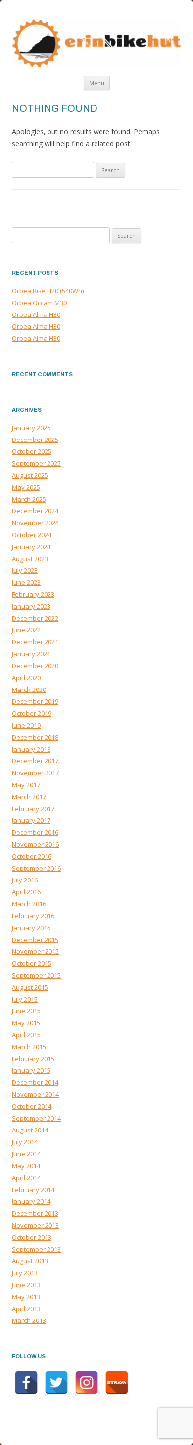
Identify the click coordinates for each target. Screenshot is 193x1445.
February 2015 (33, 1058)
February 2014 (33, 1189)
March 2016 (29, 903)
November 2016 (35, 844)
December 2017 (35, 760)
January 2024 (31, 546)
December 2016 (35, 832)
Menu (96, 83)
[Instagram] (86, 1382)
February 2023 (33, 594)
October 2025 (31, 451)
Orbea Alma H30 (36, 314)
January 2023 (31, 606)
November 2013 (35, 1225)
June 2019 (26, 725)
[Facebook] (26, 1382)
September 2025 (36, 463)
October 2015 (31, 963)
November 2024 (35, 522)
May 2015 (26, 1022)
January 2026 (31, 427)
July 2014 (25, 1141)
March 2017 (29, 796)
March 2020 (29, 689)
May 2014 (26, 1165)
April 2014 (26, 1177)
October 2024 (31, 534)
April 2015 (26, 1034)
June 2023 (26, 582)
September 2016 (36, 868)
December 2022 (35, 618)
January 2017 (31, 820)
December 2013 (35, 1213)
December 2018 (35, 737)
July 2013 (25, 1272)
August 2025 (30, 475)
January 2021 (31, 653)
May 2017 (26, 784)
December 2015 (35, 939)
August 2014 (30, 1130)
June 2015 (26, 1010)
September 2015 (36, 975)
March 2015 (29, 1046)
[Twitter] (56, 1382)
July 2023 (25, 570)
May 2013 (26, 1296)
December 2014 (35, 1082)
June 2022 (26, 630)
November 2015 (35, 951)
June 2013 (26, 1284)
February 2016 (33, 915)
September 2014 (36, 1118)
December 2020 (35, 665)
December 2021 (35, 641)
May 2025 (26, 487)
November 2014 (35, 1094)
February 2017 (33, 808)
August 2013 (30, 1261)
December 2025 (35, 439)
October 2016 (31, 856)
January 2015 (31, 1070)
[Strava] (117, 1382)
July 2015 (25, 999)
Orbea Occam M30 (39, 302)
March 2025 (29, 499)
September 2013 (36, 1249)
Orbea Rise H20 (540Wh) (48, 290)
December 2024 (35, 510)
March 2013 (29, 1320)
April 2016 (26, 891)
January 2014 (31, 1201)
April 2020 (26, 677)
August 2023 (30, 558)
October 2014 (31, 1106)
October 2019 (31, 713)
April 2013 (26, 1308)
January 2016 (31, 927)
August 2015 (30, 987)
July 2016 (25, 880)
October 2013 (31, 1237)
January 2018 (31, 749)
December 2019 (35, 701)
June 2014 (26, 1153)
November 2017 (35, 772)
